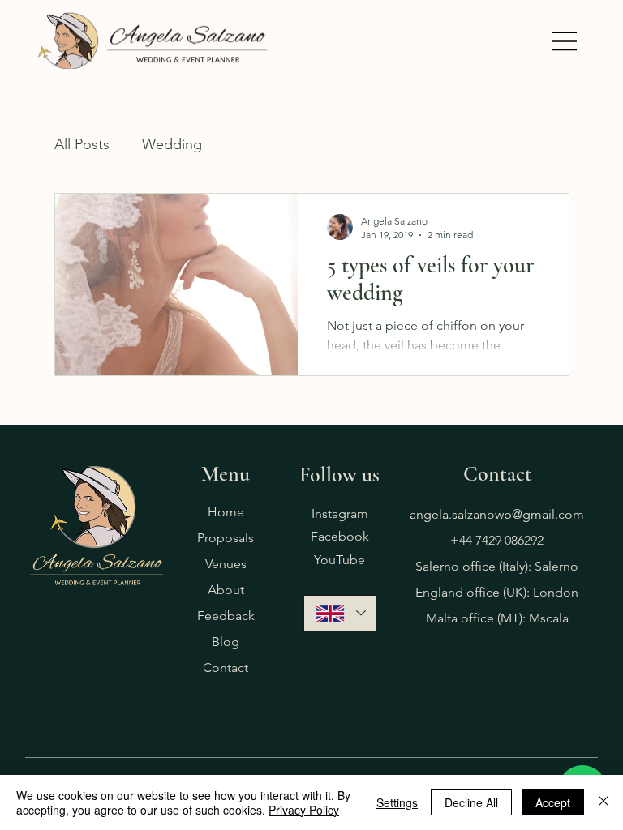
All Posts (82, 144)
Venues (226, 563)
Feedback (226, 615)
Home (226, 512)
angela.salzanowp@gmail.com (497, 514)
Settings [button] (397, 802)
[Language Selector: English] (339, 613)
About (226, 589)
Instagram (340, 513)
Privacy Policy (304, 810)
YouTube (339, 559)
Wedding (172, 144)
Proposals (225, 537)
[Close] (603, 802)
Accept (552, 802)
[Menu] (564, 40)
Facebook (340, 536)
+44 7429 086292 (497, 540)
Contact (225, 667)
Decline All (471, 802)
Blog (225, 641)
